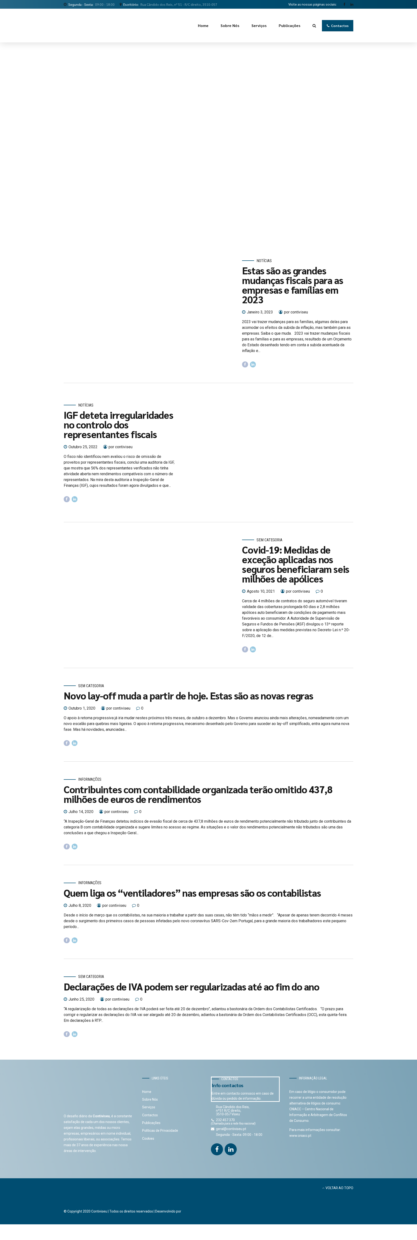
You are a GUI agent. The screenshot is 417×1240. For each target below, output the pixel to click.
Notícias (264, 260)
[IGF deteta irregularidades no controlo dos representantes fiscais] (268, 452)
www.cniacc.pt (300, 1136)
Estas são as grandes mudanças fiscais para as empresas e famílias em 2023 (292, 284)
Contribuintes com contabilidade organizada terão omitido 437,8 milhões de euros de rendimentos (198, 794)
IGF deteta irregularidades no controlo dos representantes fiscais (118, 424)
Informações (89, 779)
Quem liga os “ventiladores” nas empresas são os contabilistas (192, 892)
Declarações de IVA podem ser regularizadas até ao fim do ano (191, 986)
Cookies (148, 1138)
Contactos (150, 1115)
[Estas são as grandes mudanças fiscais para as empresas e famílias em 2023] (149, 313)
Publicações (289, 25)
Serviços (259, 25)
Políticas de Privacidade (160, 1130)
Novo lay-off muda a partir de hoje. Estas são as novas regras (188, 695)
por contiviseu (296, 312)
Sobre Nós (230, 25)
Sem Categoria (269, 540)
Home (203, 25)
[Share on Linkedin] (253, 364)
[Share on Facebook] (245, 364)
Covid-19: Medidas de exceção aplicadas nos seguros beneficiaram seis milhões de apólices (295, 564)
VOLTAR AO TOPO (339, 1188)
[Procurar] (314, 25)
